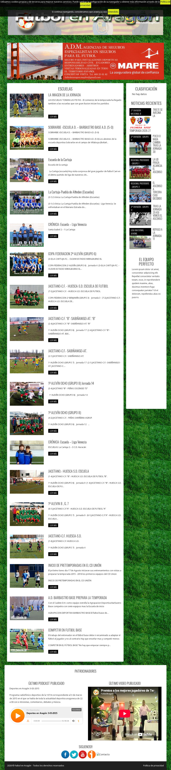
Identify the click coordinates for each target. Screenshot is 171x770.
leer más (53, 116)
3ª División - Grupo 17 (140, 138)
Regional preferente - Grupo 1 (140, 161)
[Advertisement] (146, 355)
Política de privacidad (153, 765)
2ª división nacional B (136, 111)
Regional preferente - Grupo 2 (140, 185)
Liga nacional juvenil (137, 231)
